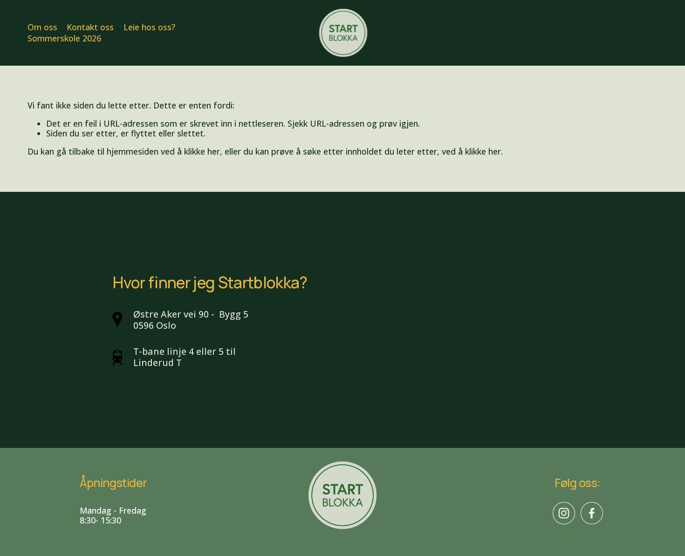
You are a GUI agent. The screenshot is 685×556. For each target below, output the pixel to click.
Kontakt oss (90, 27)
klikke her (202, 151)
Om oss (42, 27)
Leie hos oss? (149, 27)
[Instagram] (564, 513)
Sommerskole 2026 (64, 38)
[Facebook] (592, 513)
